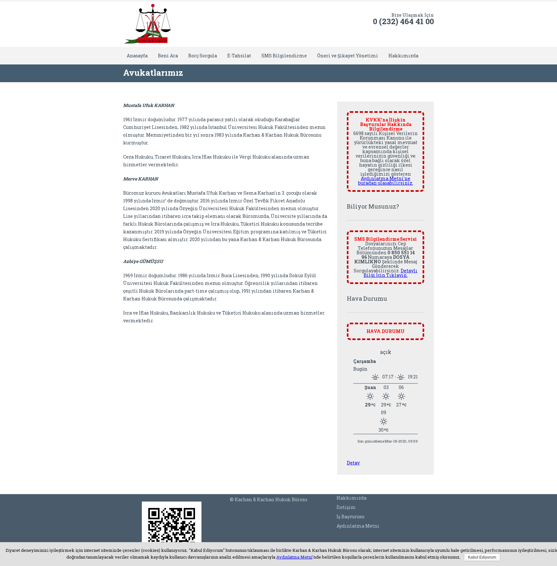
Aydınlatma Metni (358, 526)
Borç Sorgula (202, 56)
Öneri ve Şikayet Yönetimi (347, 56)
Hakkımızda (403, 56)
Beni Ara (168, 56)
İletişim (346, 507)
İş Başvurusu (350, 516)
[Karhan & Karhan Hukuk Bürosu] (147, 24)
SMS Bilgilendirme (284, 56)
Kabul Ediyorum (482, 557)
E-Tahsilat (239, 56)
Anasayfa (137, 56)
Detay (353, 463)
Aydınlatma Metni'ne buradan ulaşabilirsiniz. (385, 180)
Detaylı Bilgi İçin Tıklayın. (391, 273)
